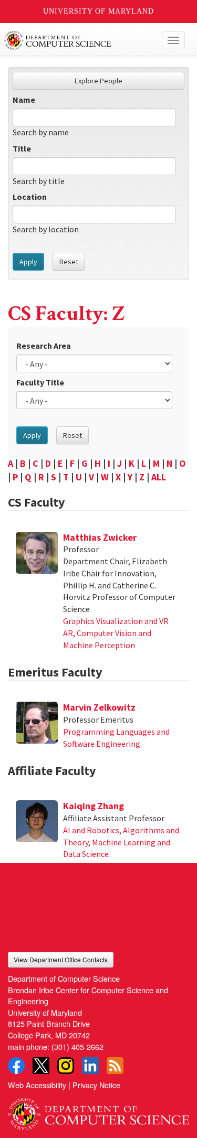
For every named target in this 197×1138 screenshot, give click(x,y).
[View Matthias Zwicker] (37, 553)
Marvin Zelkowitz (99, 707)
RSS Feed (115, 1065)
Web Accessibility (37, 1084)
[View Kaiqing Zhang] (37, 821)
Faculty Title (40, 382)
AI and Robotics (91, 830)
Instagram (65, 1065)
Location (30, 196)
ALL (158, 477)
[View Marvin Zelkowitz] (37, 723)
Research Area (43, 345)
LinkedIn (90, 1065)
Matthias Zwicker (100, 537)
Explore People (98, 80)
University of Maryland (98, 11)
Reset (68, 261)
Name (24, 99)
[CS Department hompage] (98, 1111)
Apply (28, 261)
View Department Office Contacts (61, 959)
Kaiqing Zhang (93, 806)
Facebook (16, 1065)
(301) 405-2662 (77, 1046)
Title (22, 148)
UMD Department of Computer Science (79, 40)
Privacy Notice (96, 1084)
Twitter (41, 1065)
